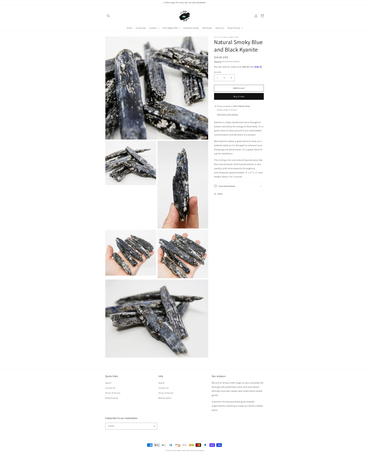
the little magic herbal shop (180, 450)
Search (108, 383)
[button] (108, 16)
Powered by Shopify (197, 450)
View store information (227, 114)
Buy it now (239, 96)
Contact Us (110, 388)
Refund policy (111, 398)
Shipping (217, 61)
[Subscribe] (154, 426)
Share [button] (220, 194)
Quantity (217, 72)
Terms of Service (112, 393)
